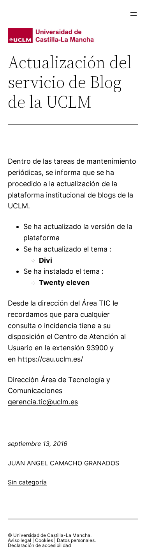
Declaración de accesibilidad (39, 545)
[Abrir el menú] (133, 14)
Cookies (44, 540)
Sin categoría (27, 482)
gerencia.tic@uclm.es (43, 402)
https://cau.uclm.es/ (50, 359)
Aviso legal (19, 540)
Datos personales (76, 540)
